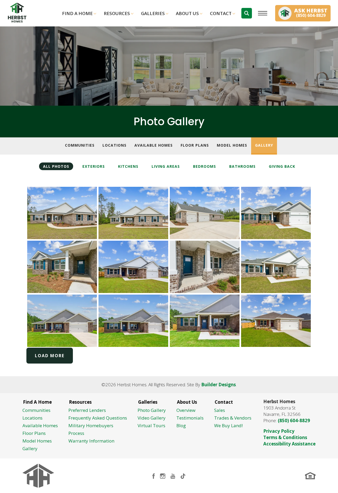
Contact (221, 13)
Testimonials (190, 418)
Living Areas (166, 166)
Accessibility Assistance (289, 444)
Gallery (264, 145)
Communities (80, 145)
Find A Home (77, 13)
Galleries (153, 13)
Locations (114, 145)
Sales (219, 410)
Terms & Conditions (285, 437)
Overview (185, 410)
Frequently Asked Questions (97, 418)
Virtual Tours (151, 425)
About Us (187, 13)
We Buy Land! (228, 425)
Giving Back (282, 166)
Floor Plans (195, 145)
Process (76, 433)
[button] (246, 13)
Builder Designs (218, 385)
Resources (117, 13)
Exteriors (93, 166)
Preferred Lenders (87, 410)
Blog (181, 425)
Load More (49, 356)
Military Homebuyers (90, 425)
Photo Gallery (152, 410)
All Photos (56, 166)
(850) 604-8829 (294, 420)
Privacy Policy (278, 431)
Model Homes (232, 145)
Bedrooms (204, 166)
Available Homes (153, 145)
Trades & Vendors (232, 418)
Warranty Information (91, 441)
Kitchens (128, 166)
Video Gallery (152, 418)
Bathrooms (242, 166)
